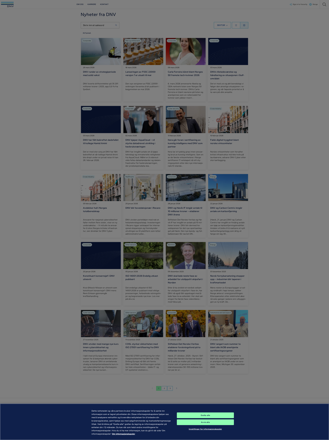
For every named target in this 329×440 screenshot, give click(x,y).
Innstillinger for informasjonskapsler (205, 429)
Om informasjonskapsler (123, 434)
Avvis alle (205, 422)
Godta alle (205, 415)
